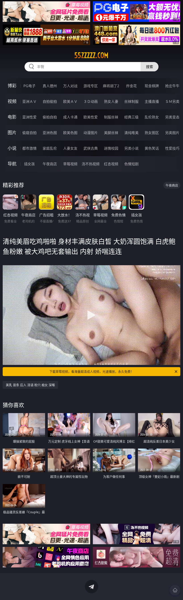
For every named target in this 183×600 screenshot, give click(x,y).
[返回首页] (175, 590)
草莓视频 (70, 163)
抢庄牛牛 (172, 85)
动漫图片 (90, 132)
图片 (12, 133)
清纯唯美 (131, 132)
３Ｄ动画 (90, 101)
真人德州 (50, 85)
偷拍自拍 (50, 117)
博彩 (12, 86)
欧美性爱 (90, 117)
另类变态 (172, 117)
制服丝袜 (111, 117)
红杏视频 (111, 163)
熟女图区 (152, 132)
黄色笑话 (152, 148)
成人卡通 (70, 117)
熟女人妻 (111, 101)
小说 (12, 148)
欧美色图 (70, 132)
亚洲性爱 (29, 117)
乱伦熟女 (152, 117)
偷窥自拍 (29, 132)
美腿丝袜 (111, 132)
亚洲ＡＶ (29, 101)
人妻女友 (70, 148)
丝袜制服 (131, 101)
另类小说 (131, 148)
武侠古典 (90, 148)
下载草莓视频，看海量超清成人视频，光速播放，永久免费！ (91, 371)
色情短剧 (131, 163)
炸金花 (131, 85)
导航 (12, 164)
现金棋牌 (152, 85)
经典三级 (131, 117)
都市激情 (29, 148)
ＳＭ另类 (172, 101)
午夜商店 (50, 163)
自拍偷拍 (50, 101)
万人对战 (70, 85)
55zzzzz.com (91, 55)
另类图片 (172, 132)
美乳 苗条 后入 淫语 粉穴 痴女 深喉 (30, 385)
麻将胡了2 (111, 85)
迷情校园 (111, 148)
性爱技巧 (172, 148)
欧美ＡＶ (70, 101)
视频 (12, 101)
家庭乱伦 (50, 148)
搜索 (149, 66)
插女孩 (29, 163)
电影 (12, 117)
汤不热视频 (91, 163)
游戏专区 (90, 85)
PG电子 (29, 85)
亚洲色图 (50, 132)
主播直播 (152, 101)
